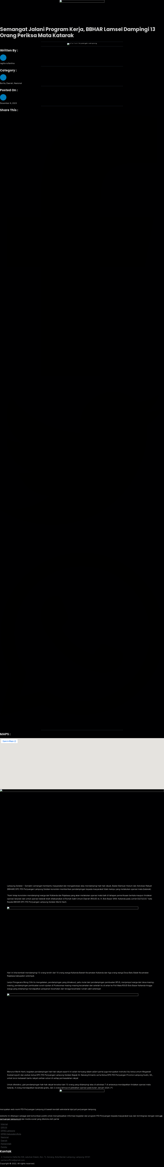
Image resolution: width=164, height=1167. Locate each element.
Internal (66, 22)
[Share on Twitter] (82, 459)
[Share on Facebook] (82, 245)
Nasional (14, 22)
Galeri (92, 22)
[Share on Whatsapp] (82, 635)
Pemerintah (36, 22)
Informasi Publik (79, 22)
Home (4, 22)
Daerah (25, 22)
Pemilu (47, 22)
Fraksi (56, 22)
